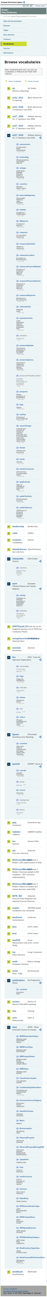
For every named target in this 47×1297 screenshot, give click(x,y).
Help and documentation (12, 21)
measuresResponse (23, 295)
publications (18, 980)
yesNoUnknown (23, 508)
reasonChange (23, 426)
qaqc (22, 405)
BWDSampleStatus (23, 1056)
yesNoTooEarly (23, 496)
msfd (14, 961)
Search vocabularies (15, 81)
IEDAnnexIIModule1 (19, 860)
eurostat (16, 648)
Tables (5, 30)
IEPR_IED (17, 896)
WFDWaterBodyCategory (23, 1237)
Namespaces (8, 53)
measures (23, 232)
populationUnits (23, 318)
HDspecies (23, 221)
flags (22, 676)
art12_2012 (17, 98)
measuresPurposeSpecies (23, 281)
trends (22, 459)
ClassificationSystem (23, 1078)
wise (14, 1027)
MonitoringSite (23, 1128)
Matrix (22, 1121)
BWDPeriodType (23, 1047)
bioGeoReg (23, 157)
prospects (23, 392)
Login (27, 6)
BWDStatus (23, 1069)
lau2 (14, 933)
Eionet (13, 16)
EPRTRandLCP (19, 626)
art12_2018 (17, 107)
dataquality (17, 559)
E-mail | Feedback (10, 1289)
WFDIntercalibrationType (23, 1206)
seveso (16, 1002)
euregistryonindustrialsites (19, 638)
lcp (13, 952)
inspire (15, 908)
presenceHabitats (23, 345)
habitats (23, 210)
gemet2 (16, 764)
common (16, 540)
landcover (17, 917)
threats (22, 448)
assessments (23, 144)
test (14, 1011)
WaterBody (23, 1198)
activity (22, 595)
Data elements (8, 35)
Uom (21, 1167)
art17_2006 (17, 116)
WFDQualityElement (23, 1228)
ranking (23, 414)
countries (23, 184)
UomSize (23, 1189)
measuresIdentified (23, 244)
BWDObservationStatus (23, 1036)
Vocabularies (8, 44)
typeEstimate (23, 482)
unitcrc (22, 717)
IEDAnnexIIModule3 (19, 869)
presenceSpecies (23, 360)
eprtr (14, 583)
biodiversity (18, 526)
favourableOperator (23, 195)
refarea (22, 697)
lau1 (14, 927)
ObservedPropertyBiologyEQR (23, 1147)
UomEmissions (23, 1177)
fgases (15, 734)
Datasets (6, 26)
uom (14, 1018)
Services (6, 48)
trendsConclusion (23, 469)
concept (23, 770)
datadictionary (19, 549)
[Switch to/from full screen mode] (31, 6)
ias (13, 841)
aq (13, 88)
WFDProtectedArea (23, 1217)
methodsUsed (23, 307)
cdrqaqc (23, 168)
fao (14, 657)
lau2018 (16, 940)
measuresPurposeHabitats (23, 267)
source (22, 790)
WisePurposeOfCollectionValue (23, 1257)
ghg (14, 822)
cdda (14, 533)
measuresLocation (23, 255)
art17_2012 (17, 126)
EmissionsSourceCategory (23, 1100)
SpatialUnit (23, 1159)
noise (15, 971)
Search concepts (33, 81)
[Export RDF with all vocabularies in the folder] (40, 138)
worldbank (17, 1272)
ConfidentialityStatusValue (23, 1087)
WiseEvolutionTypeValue (23, 1248)
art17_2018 (17, 135)
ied (13, 850)
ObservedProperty (23, 1138)
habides (16, 832)
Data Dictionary (22, 16)
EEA (14, 2)
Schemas (7, 39)
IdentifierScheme (23, 1111)
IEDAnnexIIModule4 (19, 884)
